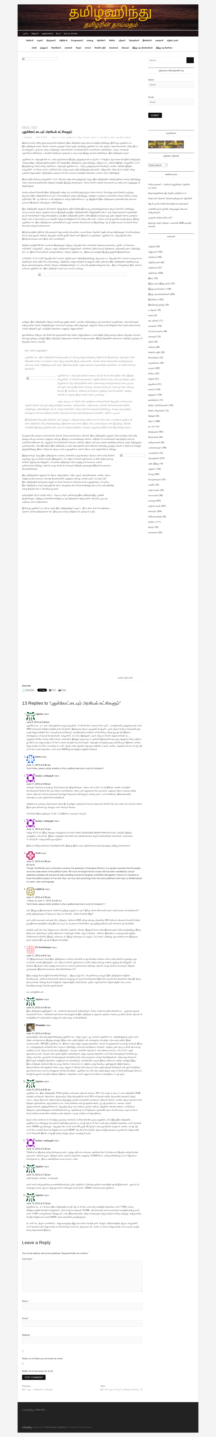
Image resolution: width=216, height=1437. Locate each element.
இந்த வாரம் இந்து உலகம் (159, 283)
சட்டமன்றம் (61, 137)
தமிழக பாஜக (115, 137)
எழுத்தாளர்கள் (47, 33)
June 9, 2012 (41, 137)
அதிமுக (80, 137)
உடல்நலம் (152, 309)
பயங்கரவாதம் (154, 447)
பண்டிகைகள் (154, 442)
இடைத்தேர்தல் (125, 137)
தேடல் (58, 33)
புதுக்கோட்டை (71, 137)
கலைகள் (68, 48)
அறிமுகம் (35, 33)
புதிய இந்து (153, 463)
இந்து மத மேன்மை (164, 48)
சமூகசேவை (153, 362)
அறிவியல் (63, 40)
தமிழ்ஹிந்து (27, 1427)
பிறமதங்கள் (134, 40)
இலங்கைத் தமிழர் (156, 304)
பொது (151, 474)
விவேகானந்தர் (155, 516)
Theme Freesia (50, 1427)
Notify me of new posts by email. (37, 1370)
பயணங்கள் (153, 452)
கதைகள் (159, 40)
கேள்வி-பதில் (100, 48)
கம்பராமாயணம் (155, 331)
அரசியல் (29, 40)
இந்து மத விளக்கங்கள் (143, 48)
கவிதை (151, 346)
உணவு (151, 315)
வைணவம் (113, 48)
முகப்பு (25, 33)
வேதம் (79, 48)
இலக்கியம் (147, 40)
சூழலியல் (152, 383)
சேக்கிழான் (27, 137)
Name (25, 1300)
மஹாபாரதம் (153, 489)
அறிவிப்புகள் (154, 262)
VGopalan (40, 1025)
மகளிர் (151, 484)
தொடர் (151, 421)
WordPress (62, 1427)
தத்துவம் (44, 48)
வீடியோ (151, 521)
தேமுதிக (87, 137)
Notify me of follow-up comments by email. (42, 1358)
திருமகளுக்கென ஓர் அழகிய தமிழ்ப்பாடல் (167, 192)
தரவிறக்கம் (153, 399)
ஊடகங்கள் (153, 320)
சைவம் (88, 48)
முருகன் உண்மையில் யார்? (160, 217)
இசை (150, 278)
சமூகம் (40, 40)
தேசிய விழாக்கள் (156, 410)
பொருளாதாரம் (77, 40)
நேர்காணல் (153, 436)
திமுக (54, 137)
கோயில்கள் (56, 48)
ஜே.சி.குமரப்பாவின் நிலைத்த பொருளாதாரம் (168, 203)
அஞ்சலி (151, 246)
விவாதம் (125, 48)
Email (25, 1318)
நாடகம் (151, 426)
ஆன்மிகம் (101, 40)
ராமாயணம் (153, 495)
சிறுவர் (151, 378)
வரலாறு (90, 40)
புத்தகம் (122, 40)
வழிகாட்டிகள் (172, 40)
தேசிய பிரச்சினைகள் (158, 405)
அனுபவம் (152, 251)
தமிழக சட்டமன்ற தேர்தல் (100, 137)
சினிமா (112, 40)
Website (26, 1334)
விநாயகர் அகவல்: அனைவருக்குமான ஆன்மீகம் (170, 198)
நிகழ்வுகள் (51, 40)
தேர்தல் (151, 415)
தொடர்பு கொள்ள (70, 33)
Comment (27, 1258)
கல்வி (34, 48)
